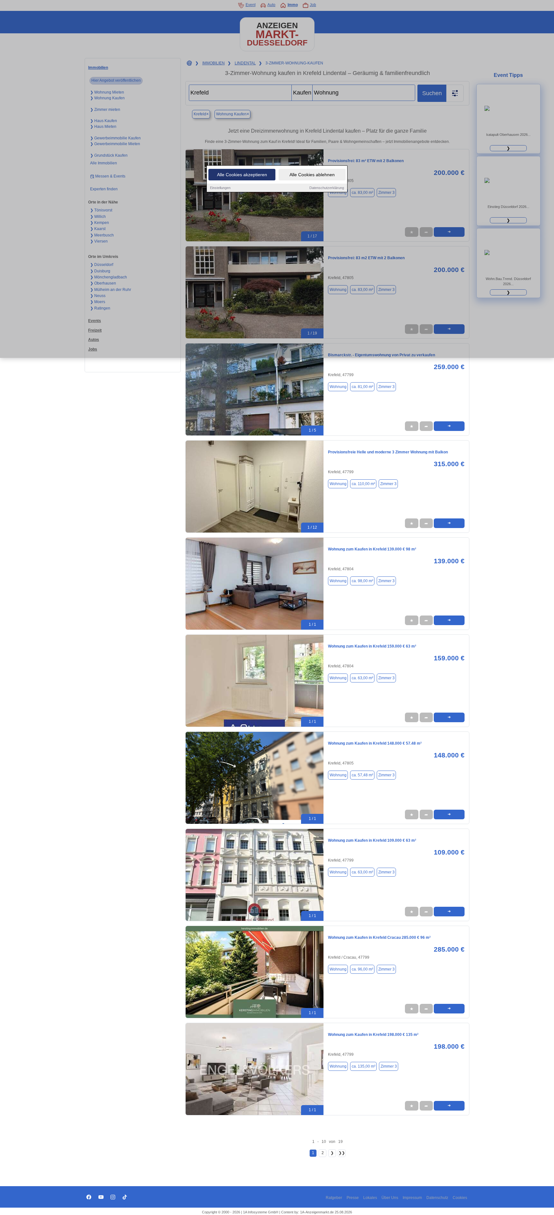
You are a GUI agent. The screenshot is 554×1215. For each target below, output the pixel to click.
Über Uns (390, 1197)
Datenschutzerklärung (326, 188)
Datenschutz (437, 1197)
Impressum (412, 1197)
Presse (353, 1197)
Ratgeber (334, 1197)
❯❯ (342, 1153)
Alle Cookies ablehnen (312, 174)
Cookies (460, 1197)
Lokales (370, 1197)
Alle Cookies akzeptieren (242, 174)
